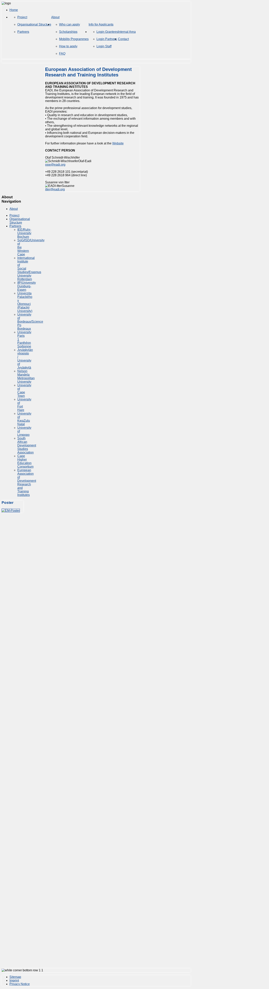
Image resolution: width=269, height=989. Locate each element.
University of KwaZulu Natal (24, 419)
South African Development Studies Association (26, 445)
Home (13, 10)
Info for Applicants (101, 24)
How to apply (68, 46)
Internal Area (127, 31)
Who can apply (69, 24)
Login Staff (103, 46)
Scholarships (68, 31)
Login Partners (106, 39)
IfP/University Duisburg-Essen (26, 286)
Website (118, 143)
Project (22, 17)
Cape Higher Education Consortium (25, 461)
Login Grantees (107, 31)
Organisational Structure (34, 24)
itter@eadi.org (55, 189)
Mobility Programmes (74, 39)
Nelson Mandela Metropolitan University (26, 376)
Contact (123, 39)
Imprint (14, 980)
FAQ (62, 53)
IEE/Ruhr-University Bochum (24, 233)
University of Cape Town (24, 391)
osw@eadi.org (55, 164)
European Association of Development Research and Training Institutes (26, 482)
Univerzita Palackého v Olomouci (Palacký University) (24, 302)
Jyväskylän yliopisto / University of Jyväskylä (25, 358)
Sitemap (15, 977)
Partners (23, 31)
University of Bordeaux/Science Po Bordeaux (30, 321)
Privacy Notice (19, 984)
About (55, 17)
